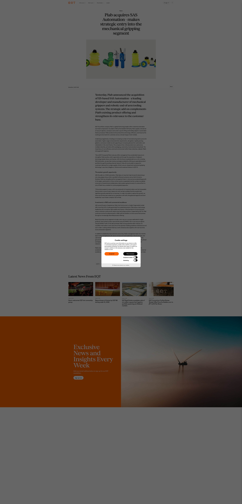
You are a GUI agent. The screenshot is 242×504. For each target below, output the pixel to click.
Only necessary (130, 254)
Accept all (111, 254)
